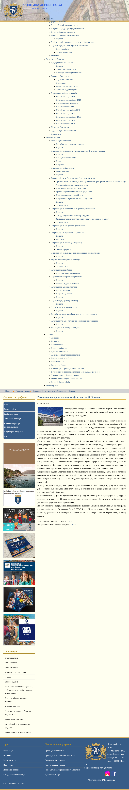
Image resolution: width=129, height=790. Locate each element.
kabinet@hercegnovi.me (102, 768)
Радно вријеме (10, 409)
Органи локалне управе (55, 765)
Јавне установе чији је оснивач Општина (62, 770)
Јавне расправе (11, 667)
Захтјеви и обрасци (12, 419)
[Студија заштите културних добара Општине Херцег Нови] (19, 465)
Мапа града (8, 751)
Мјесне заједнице (52, 775)
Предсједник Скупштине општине (59, 755)
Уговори (8, 677)
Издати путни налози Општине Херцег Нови (18, 713)
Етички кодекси (11, 682)
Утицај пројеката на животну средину (17, 726)
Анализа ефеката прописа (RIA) (18, 732)
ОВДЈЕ (70, 521)
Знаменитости (9, 760)
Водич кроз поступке (13, 432)
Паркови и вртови (11, 770)
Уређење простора (12, 706)
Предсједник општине (54, 751)
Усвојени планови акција (15, 672)
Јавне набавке (11, 663)
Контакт (7, 404)
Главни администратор (54, 760)
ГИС (6, 436)
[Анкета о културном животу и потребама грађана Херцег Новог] (19, 498)
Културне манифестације (14, 775)
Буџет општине (11, 658)
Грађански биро (11, 414)
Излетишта (8, 765)
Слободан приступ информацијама (12, 425)
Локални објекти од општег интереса (16, 700)
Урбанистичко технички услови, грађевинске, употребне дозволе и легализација (19, 690)
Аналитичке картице (14, 719)
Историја (7, 755)
